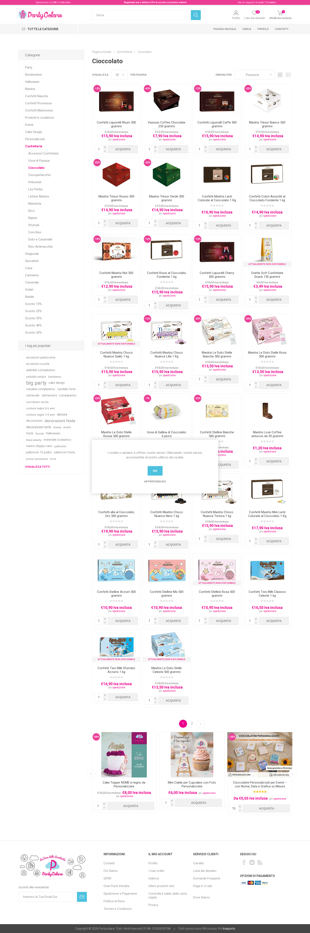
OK (155, 471)
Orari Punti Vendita (116, 886)
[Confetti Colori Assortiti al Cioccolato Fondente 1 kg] (267, 174)
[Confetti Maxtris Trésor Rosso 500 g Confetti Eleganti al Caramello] (116, 174)
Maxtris (30, 89)
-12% (97, 88)
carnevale (32, 395)
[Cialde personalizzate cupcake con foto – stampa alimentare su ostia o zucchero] (191, 755)
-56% (96, 736)
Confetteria (33, 146)
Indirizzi (153, 878)
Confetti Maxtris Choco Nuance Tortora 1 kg (217, 514)
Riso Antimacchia (40, 246)
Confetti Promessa (38, 103)
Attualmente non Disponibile (267, 264)
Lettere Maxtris (38, 196)
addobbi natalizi (36, 376)
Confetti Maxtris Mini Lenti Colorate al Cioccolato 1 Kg (267, 514)
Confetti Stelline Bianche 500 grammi (217, 434)
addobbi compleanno (40, 370)
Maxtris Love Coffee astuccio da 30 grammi (267, 434)
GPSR (107, 878)
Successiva (201, 724)
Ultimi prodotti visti (161, 886)
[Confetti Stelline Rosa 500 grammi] (217, 570)
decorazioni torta (38, 427)
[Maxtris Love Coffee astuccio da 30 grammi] (267, 410)
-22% (248, 88)
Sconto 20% (33, 311)
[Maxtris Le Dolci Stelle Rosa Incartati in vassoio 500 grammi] (267, 331)
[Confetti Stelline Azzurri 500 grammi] (116, 570)
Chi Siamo (111, 871)
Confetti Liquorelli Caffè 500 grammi (217, 124)
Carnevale (32, 282)
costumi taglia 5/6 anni (40, 408)
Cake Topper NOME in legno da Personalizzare (124, 784)
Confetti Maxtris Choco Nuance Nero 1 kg (166, 514)
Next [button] (292, 773)
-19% (97, 239)
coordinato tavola (37, 402)
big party (36, 383)
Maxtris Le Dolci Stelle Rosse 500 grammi (116, 434)
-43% (147, 88)
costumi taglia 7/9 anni (40, 414)
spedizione (118, 139)
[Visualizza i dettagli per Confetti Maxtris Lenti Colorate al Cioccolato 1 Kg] (217, 174)
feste (29, 433)
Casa (28, 268)
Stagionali (32, 254)
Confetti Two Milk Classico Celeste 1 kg (267, 593)
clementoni (49, 395)
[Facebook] (244, 862)
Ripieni (32, 218)
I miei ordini (156, 871)
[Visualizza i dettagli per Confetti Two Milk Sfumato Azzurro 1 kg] (116, 646)
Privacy (153, 905)
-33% (232, 736)
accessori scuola (37, 364)
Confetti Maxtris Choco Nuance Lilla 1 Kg (166, 354)
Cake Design (33, 132)
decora (62, 414)
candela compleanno (40, 389)
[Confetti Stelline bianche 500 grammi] (217, 410)
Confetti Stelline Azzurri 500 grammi (116, 593)
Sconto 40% (33, 325)
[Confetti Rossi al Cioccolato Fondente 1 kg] (167, 251)
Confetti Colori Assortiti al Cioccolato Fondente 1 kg (267, 198)
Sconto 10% (33, 304)
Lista (288, 74)
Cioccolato (36, 168)
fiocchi (39, 433)
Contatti (281, 29)
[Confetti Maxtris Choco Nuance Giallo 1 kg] (116, 331)
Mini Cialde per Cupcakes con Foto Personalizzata (192, 784)
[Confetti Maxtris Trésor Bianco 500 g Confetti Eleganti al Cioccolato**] (267, 100)
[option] (124, 772)
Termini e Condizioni (118, 909)
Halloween (32, 82)
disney (57, 427)
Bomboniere (33, 75)
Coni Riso (35, 232)
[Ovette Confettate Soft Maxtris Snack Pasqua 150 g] (267, 251)
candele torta (66, 389)
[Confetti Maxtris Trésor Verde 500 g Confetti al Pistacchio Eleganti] (167, 174)
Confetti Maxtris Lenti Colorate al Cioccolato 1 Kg (217, 198)
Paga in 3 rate (202, 886)
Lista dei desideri (204, 871)
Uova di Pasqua (39, 160)
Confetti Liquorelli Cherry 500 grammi (217, 275)
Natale (29, 297)
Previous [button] (91, 773)
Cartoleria (32, 275)
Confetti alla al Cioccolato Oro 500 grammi (116, 514)
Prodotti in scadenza (39, 117)
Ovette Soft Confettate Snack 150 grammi (267, 275)
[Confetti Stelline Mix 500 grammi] (167, 570)
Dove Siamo (201, 897)
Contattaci (270, 2)
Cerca (246, 29)
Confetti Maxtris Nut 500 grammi (116, 275)
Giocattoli (31, 261)
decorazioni (34, 421)
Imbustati (34, 182)
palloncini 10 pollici (39, 452)
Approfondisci (155, 481)
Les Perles (35, 189)
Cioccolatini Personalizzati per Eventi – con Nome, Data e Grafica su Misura (260, 784)
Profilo (236, 18)
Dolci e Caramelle (40, 239)
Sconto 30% (33, 318)
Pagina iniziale (224, 29)
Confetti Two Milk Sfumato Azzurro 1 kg (116, 670)
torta (53, 458)
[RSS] (260, 862)
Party (28, 67)
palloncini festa (64, 452)
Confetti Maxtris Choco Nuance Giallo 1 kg (116, 354)
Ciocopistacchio (39, 175)
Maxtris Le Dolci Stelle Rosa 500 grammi (267, 354)
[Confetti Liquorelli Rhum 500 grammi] (116, 100)
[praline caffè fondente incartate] (167, 100)
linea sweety (33, 440)
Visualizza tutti (37, 466)
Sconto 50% (33, 332)
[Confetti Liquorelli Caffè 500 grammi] (217, 100)
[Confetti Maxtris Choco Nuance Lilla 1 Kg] (167, 331)
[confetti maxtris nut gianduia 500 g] (116, 251)
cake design (57, 383)
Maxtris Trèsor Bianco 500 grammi (267, 124)
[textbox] (141, 15)
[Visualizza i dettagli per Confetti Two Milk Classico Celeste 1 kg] (267, 570)
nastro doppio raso (39, 446)
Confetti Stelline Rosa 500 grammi (217, 593)
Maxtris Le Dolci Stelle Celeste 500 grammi (166, 670)
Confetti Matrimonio (39, 110)
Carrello (198, 863)
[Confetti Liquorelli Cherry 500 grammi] (217, 251)
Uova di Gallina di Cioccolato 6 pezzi (166, 434)
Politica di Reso (114, 901)
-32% (198, 398)
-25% (198, 318)
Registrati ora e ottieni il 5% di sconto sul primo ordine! (155, 2)
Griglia (280, 74)
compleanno (67, 395)
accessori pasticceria (40, 357)
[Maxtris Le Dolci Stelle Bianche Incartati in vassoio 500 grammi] (217, 331)
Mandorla (34, 203)
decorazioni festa (59, 420)
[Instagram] (252, 862)
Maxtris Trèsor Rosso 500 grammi (116, 198)
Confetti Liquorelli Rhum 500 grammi (116, 124)
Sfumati (33, 225)
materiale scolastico (57, 440)
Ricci (31, 211)
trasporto (229, 928)
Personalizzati (35, 139)
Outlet (29, 289)
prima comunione (37, 458)
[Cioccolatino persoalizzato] (259, 755)
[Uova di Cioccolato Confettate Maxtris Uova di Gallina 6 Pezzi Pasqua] (167, 410)
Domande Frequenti (206, 878)
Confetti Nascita (36, 96)
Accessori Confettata (43, 153)
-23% (97, 398)
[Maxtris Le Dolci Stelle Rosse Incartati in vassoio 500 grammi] (116, 410)
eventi (67, 427)
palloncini (60, 446)
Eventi (29, 125)
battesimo (54, 376)
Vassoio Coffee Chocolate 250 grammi (166, 124)
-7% (147, 398)
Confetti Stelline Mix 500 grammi (166, 593)
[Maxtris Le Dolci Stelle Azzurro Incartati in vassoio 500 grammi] (167, 646)
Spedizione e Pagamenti (120, 893)
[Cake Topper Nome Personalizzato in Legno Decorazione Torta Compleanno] (124, 755)
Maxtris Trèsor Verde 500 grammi (166, 198)
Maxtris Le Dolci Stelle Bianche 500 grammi (217, 354)
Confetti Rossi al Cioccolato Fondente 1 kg (166, 275)
